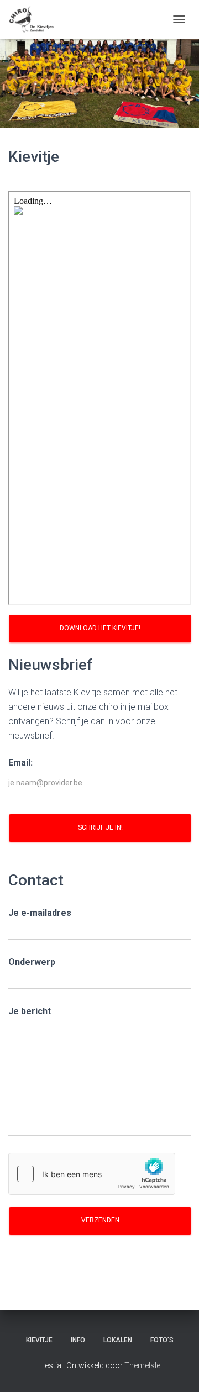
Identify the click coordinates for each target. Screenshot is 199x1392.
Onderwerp (31, 962)
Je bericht (29, 1011)
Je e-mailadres (39, 913)
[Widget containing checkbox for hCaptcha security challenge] (91, 1174)
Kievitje (39, 1340)
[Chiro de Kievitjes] (35, 19)
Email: (20, 762)
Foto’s (162, 1340)
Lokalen (117, 1340)
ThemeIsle (142, 1365)
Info (78, 1340)
